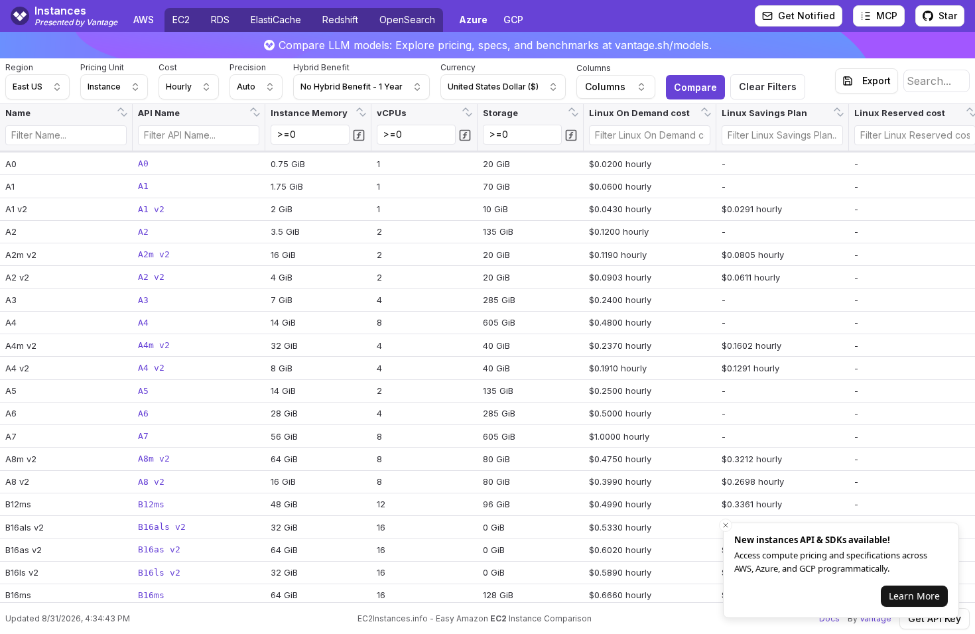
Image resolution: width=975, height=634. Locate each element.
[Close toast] (725, 525)
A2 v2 (151, 277)
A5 (143, 391)
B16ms (151, 595)
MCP (886, 15)
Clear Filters (768, 86)
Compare (695, 87)
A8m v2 (154, 459)
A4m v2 (154, 345)
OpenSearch (407, 19)
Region (19, 67)
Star (948, 15)
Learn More (914, 596)
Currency (458, 67)
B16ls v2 (159, 573)
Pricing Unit (102, 67)
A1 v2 (151, 209)
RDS (220, 19)
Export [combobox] (876, 80)
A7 (143, 436)
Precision (247, 67)
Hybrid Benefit (321, 67)
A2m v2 (154, 254)
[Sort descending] (124, 116)
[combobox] (37, 86)
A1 (143, 186)
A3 (143, 300)
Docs (829, 618)
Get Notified (806, 15)
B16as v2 (159, 549)
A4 (143, 323)
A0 (143, 163)
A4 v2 (151, 368)
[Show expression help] (358, 135)
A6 (143, 413)
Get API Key (934, 618)
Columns (593, 68)
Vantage (875, 618)
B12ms (151, 504)
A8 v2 (151, 482)
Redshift (340, 19)
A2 (143, 232)
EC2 (181, 19)
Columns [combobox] (605, 86)
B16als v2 (162, 527)
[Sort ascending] (120, 108)
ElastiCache (276, 19)
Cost (168, 67)
